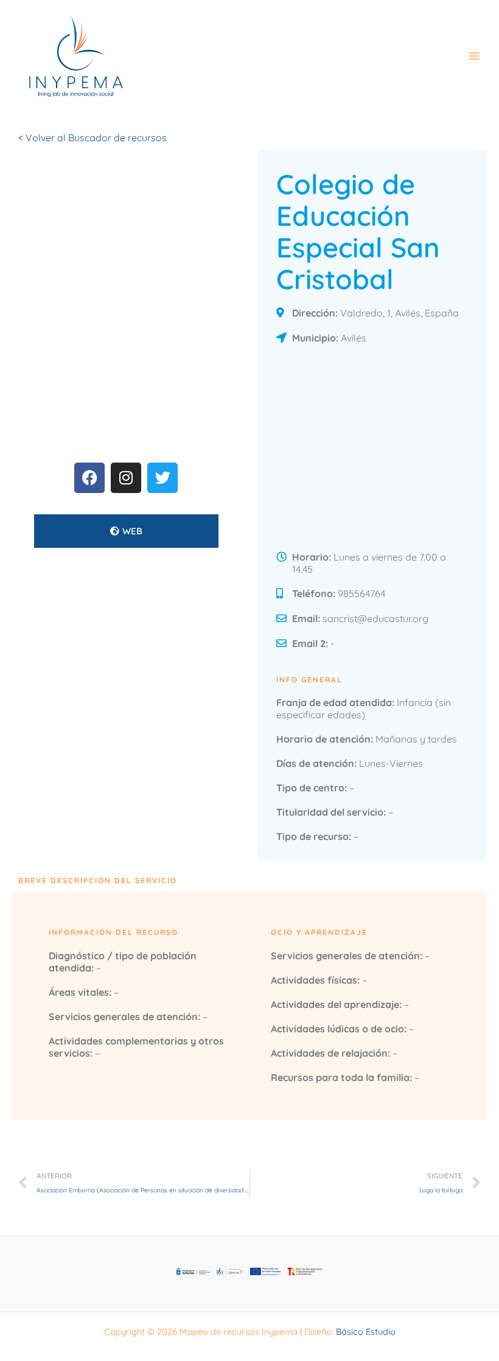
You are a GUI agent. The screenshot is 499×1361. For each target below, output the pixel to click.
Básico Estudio (366, 1331)
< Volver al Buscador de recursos (92, 137)
